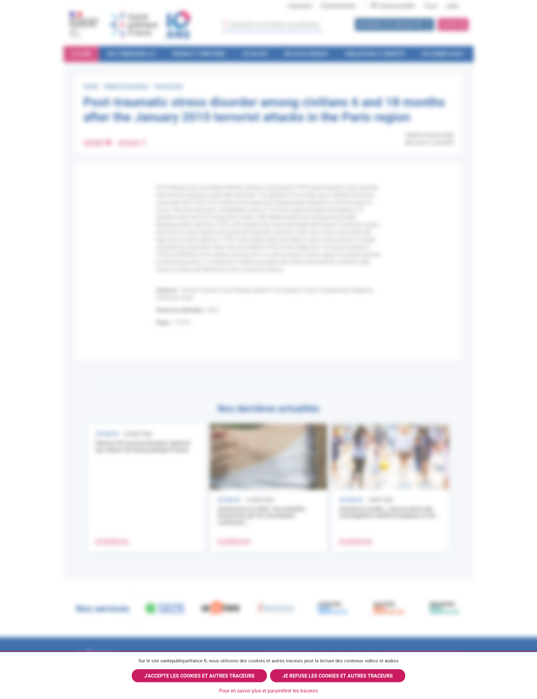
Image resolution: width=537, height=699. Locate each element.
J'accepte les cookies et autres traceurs (199, 675)
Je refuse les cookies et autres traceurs (337, 675)
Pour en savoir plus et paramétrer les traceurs (268, 690)
